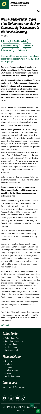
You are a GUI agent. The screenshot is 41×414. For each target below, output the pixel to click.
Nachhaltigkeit (20, 41)
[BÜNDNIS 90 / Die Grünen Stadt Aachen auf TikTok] (23, 398)
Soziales (27, 45)
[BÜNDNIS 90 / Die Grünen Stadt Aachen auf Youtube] (17, 398)
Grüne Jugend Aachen (13, 341)
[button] (3, 11)
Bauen (6, 41)
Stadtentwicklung (10, 45)
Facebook (8, 364)
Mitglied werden (11, 370)
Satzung (7, 373)
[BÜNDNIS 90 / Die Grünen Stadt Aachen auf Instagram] (11, 398)
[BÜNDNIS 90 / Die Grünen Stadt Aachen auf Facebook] (4, 398)
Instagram (8, 367)
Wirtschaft (7, 50)
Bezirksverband (10, 344)
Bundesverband (11, 350)
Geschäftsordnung (12, 376)
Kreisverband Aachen (13, 338)
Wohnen (21, 50)
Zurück (6, 325)
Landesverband (10, 347)
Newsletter (9, 361)
